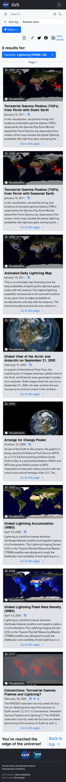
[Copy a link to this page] (32, 38)
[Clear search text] (54, 14)
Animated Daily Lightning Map (28, 273)
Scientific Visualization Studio (15, 5)
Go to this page (30, 144)
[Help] (5, 14)
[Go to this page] (33, 84)
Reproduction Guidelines (13, 769)
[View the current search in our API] (24, 37)
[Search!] (60, 14)
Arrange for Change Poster (25, 440)
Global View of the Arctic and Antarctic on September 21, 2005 (29, 358)
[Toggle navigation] (59, 4)
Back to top (55, 741)
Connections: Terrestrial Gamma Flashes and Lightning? (30, 692)
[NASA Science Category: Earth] (28, 114)
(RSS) (59, 36)
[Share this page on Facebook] (46, 37)
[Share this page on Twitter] (39, 37)
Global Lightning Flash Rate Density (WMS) (32, 609)
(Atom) (60, 39)
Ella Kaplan (19, 778)
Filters (11, 30)
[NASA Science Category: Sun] (34, 699)
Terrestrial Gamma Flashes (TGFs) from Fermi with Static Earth (31, 108)
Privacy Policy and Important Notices (19, 766)
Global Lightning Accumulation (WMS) (28, 525)
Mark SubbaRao (22, 775)
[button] (52, 55)
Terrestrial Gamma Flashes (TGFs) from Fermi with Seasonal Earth (31, 191)
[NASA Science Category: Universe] (38, 699)
